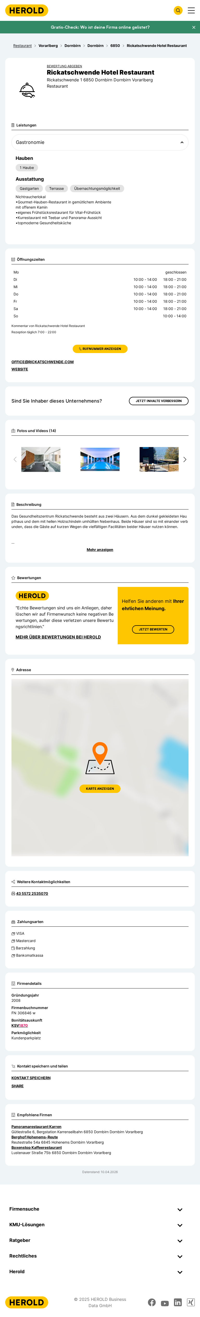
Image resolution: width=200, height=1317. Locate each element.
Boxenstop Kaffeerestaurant (36, 1147)
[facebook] (152, 1302)
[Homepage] (26, 10)
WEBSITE (19, 369)
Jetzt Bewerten (153, 629)
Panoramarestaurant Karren (36, 1126)
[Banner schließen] (194, 27)
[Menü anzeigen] (191, 10)
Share (17, 1086)
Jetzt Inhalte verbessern (159, 401)
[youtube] (165, 1302)
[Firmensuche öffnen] (178, 10)
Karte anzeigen (100, 789)
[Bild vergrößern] (58, 446)
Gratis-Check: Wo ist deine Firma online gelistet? (100, 27)
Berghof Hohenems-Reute (34, 1137)
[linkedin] (178, 1302)
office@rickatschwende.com (42, 362)
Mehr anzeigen (100, 549)
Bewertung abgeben (64, 66)
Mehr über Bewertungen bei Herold (58, 637)
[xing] (191, 1302)
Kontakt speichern (31, 1078)
